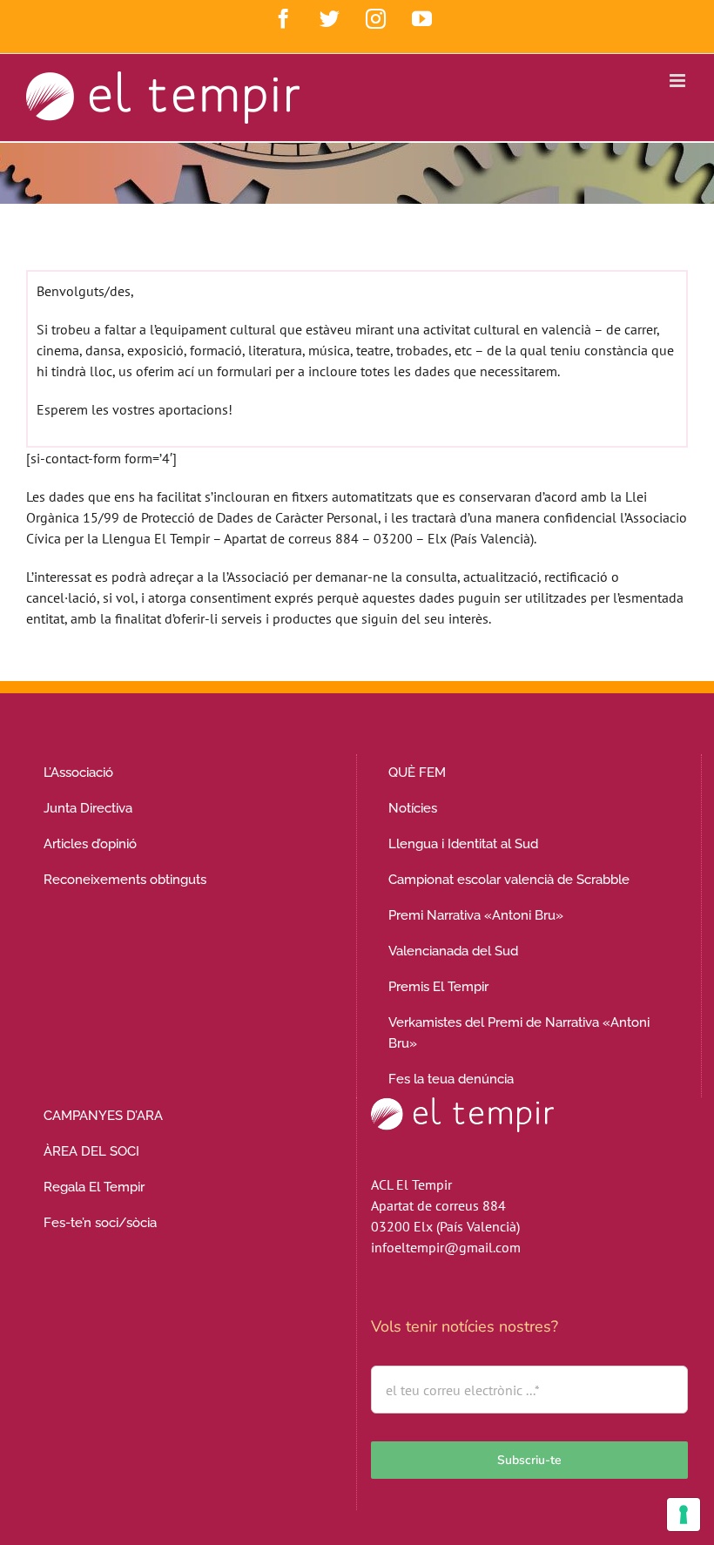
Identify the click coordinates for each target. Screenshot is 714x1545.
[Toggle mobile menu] (679, 80)
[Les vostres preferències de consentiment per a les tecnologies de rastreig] (683, 1514)
